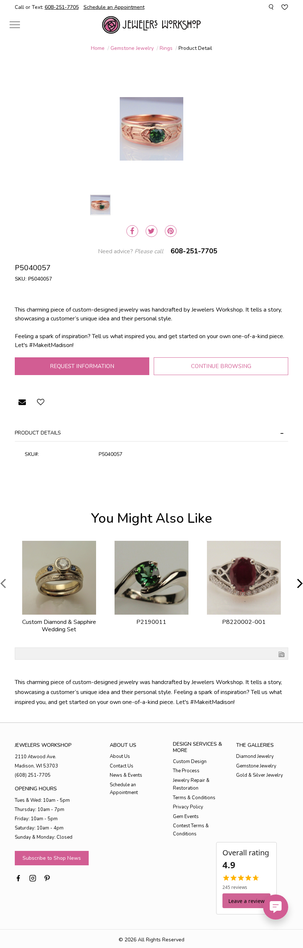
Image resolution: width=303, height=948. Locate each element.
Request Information (82, 366)
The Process (186, 770)
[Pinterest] (171, 231)
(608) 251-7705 (33, 775)
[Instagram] (32, 877)
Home (98, 48)
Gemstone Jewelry (132, 48)
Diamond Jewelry (255, 756)
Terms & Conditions (194, 797)
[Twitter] (151, 231)
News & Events (126, 775)
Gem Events (186, 816)
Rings (166, 48)
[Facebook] (132, 231)
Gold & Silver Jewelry (259, 775)
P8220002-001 (244, 622)
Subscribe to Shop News (52, 858)
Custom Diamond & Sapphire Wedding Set (59, 625)
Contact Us (121, 766)
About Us (120, 756)
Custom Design (190, 761)
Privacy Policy (188, 807)
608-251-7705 (194, 251)
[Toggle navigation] (15, 24)
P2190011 (151, 622)
